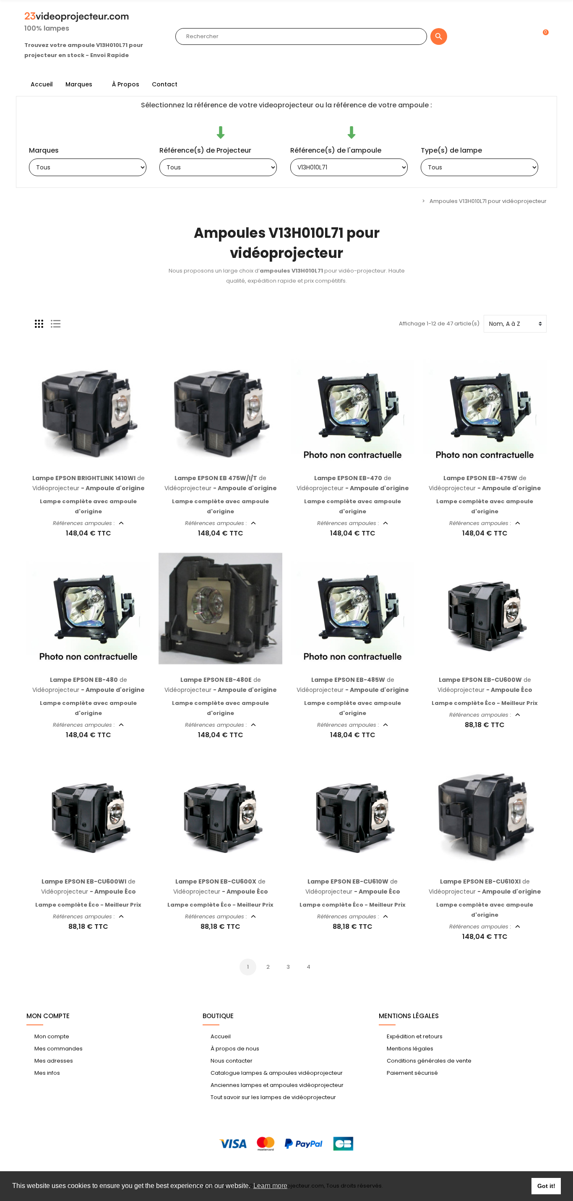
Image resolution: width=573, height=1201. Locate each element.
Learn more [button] (270, 1185)
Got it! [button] (546, 1186)
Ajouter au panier (80, 464)
